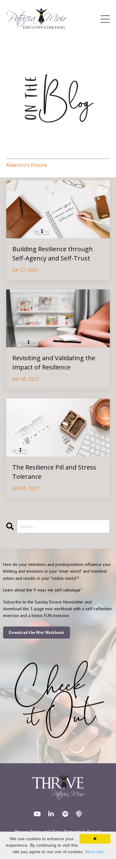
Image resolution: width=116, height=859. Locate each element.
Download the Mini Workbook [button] (36, 632)
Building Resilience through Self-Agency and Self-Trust (52, 253)
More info (94, 851)
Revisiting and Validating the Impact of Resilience (53, 362)
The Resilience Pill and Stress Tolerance (54, 472)
